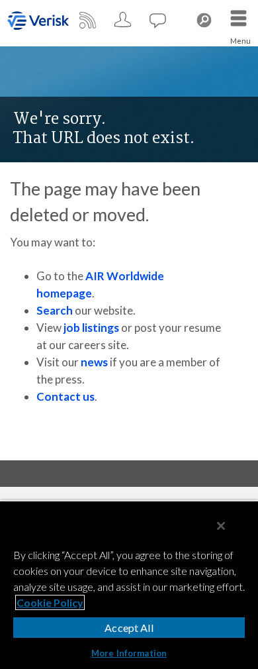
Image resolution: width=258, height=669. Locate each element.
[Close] (221, 525)
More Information (129, 653)
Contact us (65, 396)
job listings (91, 327)
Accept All (129, 627)
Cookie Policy (50, 602)
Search (54, 310)
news (94, 362)
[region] (129, 584)
